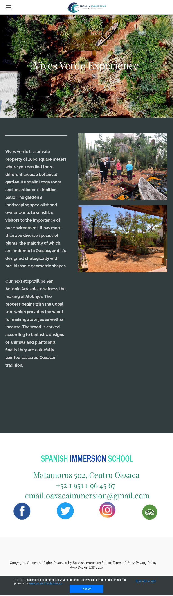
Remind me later (146, 581)
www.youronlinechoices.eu (45, 583)
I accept (86, 589)
